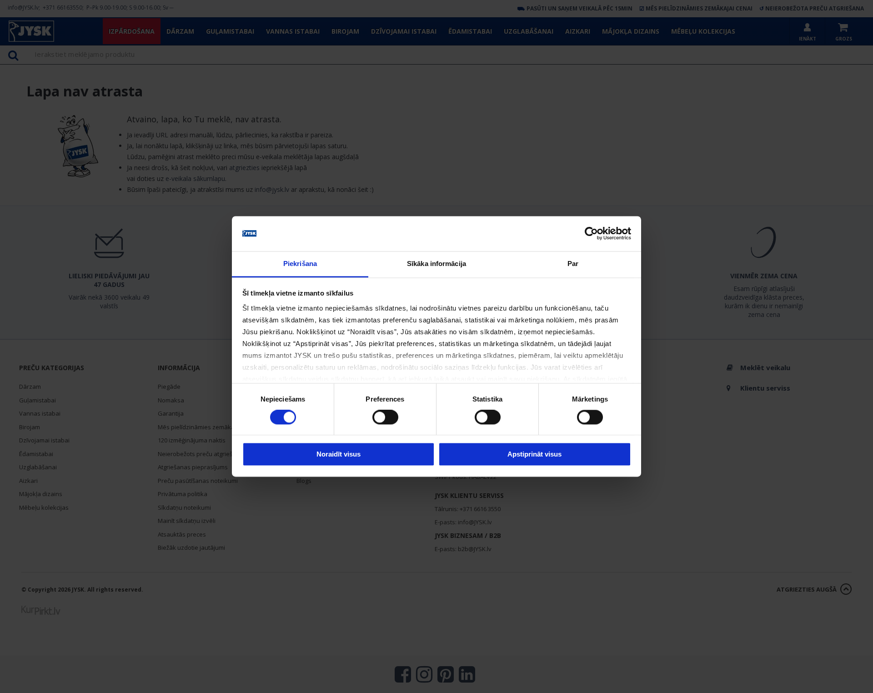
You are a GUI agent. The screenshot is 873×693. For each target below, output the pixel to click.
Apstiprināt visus (534, 454)
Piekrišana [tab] (300, 263)
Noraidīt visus (338, 454)
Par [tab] (572, 263)
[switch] (385, 417)
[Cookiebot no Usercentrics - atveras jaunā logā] (591, 234)
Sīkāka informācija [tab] (436, 263)
